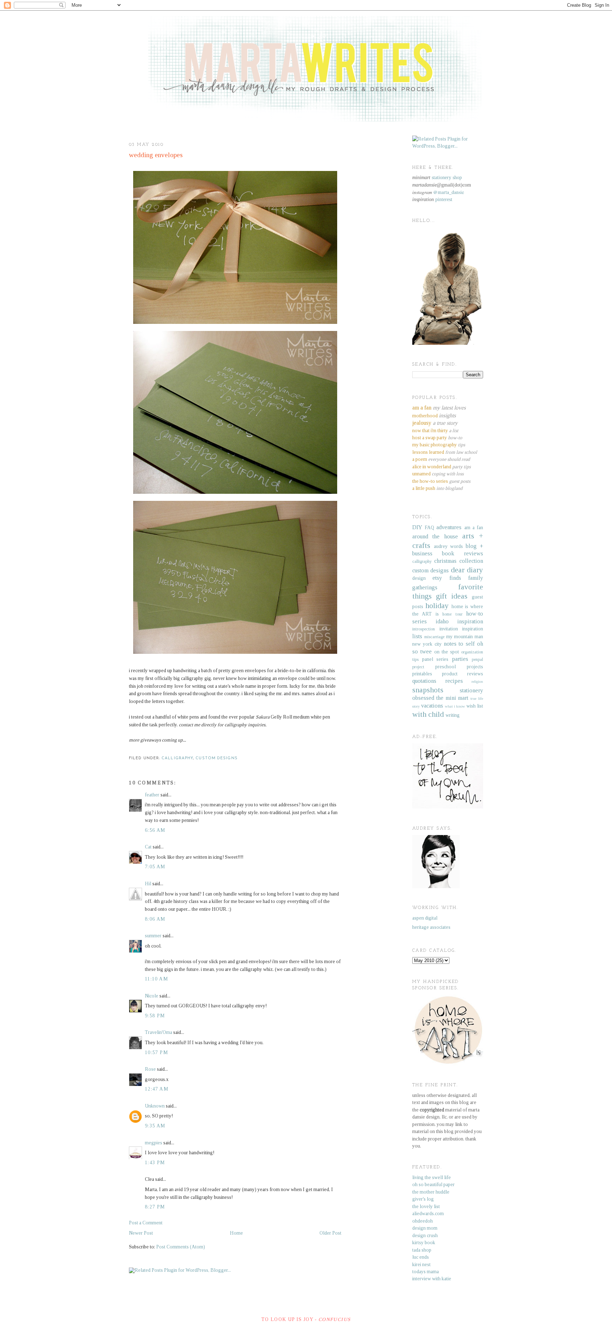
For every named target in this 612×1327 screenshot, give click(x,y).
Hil (148, 883)
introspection (423, 629)
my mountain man (464, 636)
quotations (424, 680)
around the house (435, 536)
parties (460, 659)
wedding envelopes (156, 155)
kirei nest (421, 1264)
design (419, 578)
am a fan (473, 527)
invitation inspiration (461, 628)
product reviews (462, 673)
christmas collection (458, 560)
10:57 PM (156, 1052)
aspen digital (424, 918)
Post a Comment (146, 1222)
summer (153, 935)
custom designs (216, 758)
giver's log (423, 1199)
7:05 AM (155, 866)
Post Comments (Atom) (180, 1246)
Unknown (155, 1106)
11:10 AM (156, 979)
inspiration (470, 621)
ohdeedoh (422, 1221)
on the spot (446, 651)
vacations (432, 705)
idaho (442, 621)
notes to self (459, 643)
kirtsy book (423, 1242)
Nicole (151, 996)
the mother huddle (430, 1192)
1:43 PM (155, 1162)
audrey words (448, 546)
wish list (474, 706)
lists (417, 636)
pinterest (443, 199)
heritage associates (431, 927)
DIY (417, 527)
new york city (427, 644)
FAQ (429, 527)
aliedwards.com (428, 1213)
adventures (448, 527)
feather (152, 794)
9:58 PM (155, 1015)
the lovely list (426, 1206)
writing (453, 715)
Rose (150, 1069)
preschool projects (459, 666)
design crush (425, 1235)
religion (477, 681)
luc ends (420, 1257)
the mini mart (452, 697)
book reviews (462, 553)
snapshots (427, 690)
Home (236, 1233)
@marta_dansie (448, 192)
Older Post (330, 1233)
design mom (424, 1228)
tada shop (421, 1250)
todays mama (425, 1271)
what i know (455, 706)
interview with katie (431, 1278)
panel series (435, 659)
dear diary (467, 570)
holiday (437, 605)
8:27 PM (155, 1206)
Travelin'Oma (158, 1032)
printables (422, 673)
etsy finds (446, 577)
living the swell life (431, 1177)
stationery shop (447, 177)
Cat (148, 847)
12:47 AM (157, 1089)
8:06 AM (155, 919)
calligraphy (177, 758)
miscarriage (434, 636)
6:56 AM (155, 830)
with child (428, 714)
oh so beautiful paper (433, 1184)
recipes (454, 680)
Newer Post (141, 1233)
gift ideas (452, 596)
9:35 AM (155, 1125)
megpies (153, 1142)
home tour (452, 614)
